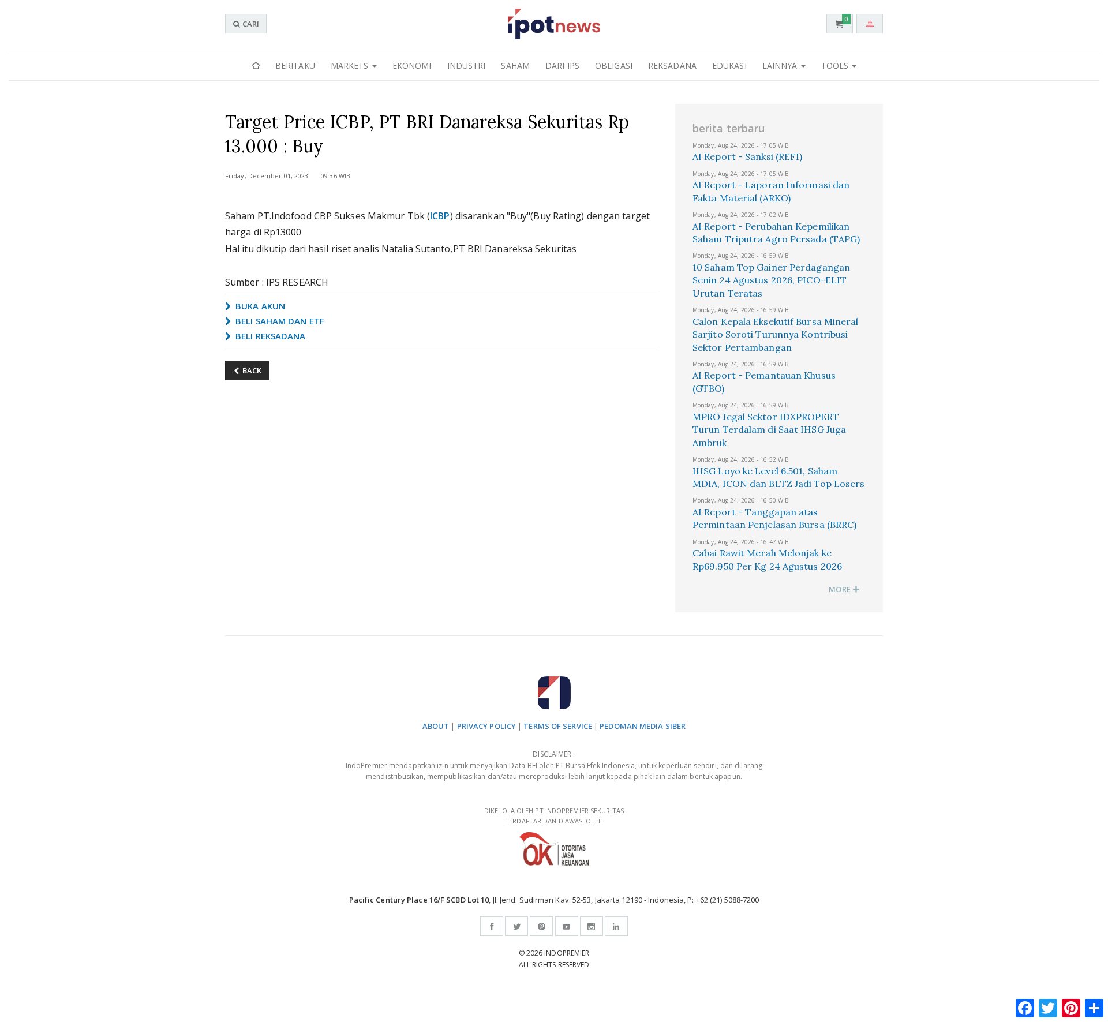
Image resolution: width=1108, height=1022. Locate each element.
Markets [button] (351, 65)
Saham (515, 65)
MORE (840, 589)
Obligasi (613, 65)
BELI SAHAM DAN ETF (278, 321)
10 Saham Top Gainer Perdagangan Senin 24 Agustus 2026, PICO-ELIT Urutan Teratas (771, 280)
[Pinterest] (541, 926)
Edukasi (729, 65)
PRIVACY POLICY (486, 726)
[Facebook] (491, 926)
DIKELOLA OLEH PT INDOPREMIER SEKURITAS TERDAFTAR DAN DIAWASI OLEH (554, 816)
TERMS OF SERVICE (557, 726)
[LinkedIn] (616, 926)
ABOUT (436, 726)
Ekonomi (412, 65)
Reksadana (672, 65)
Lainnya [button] (781, 65)
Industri (466, 65)
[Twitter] (516, 926)
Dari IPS (562, 65)
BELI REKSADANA (269, 336)
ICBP (440, 215)
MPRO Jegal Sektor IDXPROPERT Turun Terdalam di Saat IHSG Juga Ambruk (769, 429)
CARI (250, 23)
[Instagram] (591, 926)
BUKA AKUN (259, 306)
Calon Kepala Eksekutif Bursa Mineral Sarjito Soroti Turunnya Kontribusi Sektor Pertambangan (775, 334)
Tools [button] (836, 65)
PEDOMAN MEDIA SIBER (643, 726)
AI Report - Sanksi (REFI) (747, 156)
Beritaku (295, 65)
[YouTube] (566, 926)
